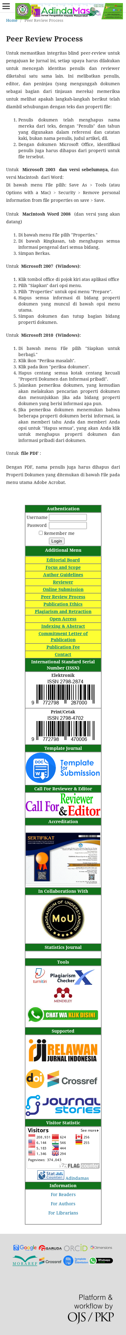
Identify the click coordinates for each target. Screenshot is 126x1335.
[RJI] (63, 1065)
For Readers (63, 1194)
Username (37, 517)
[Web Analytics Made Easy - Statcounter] (50, 1178)
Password (37, 525)
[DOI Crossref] (63, 1086)
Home (11, 20)
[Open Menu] (6, 6)
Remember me (59, 533)
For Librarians (63, 1213)
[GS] (25, 1250)
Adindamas (77, 1178)
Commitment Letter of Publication (63, 637)
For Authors (63, 1203)
